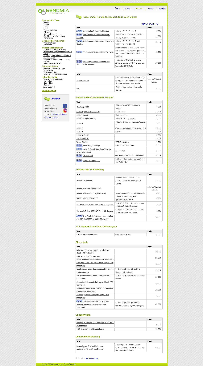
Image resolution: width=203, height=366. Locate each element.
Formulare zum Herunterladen (55, 50)
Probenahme (48, 45)
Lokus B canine (83, 115)
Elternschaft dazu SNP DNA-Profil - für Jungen (95, 205)
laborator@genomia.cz (58, 114)
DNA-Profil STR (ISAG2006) (87, 198)
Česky (117, 8)
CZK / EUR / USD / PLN (150, 24)
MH (78, 88)
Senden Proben (49, 58)
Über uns (47, 85)
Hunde (46, 22)
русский (162, 8)
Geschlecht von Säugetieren (54, 36)
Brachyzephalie (83, 81)
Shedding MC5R (83, 139)
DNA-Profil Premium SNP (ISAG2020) (91, 193)
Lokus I (79, 128)
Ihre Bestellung (49, 90)
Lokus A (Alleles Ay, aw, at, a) (88, 112)
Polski (150, 8)
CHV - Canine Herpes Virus (87, 235)
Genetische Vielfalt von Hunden (55, 74)
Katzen (46, 24)
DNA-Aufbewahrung (84, 180)
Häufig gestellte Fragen (52, 63)
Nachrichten (48, 83)
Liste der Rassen (92, 358)
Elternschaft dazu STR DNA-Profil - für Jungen (95, 211)
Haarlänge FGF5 (83, 107)
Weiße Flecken (82, 142)
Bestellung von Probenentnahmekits (57, 56)
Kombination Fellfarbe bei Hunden (96, 31)
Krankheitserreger (50, 34)
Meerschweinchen (50, 30)
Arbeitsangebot (49, 87)
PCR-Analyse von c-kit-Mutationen (90, 329)
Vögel (46, 28)
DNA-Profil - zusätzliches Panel (89, 188)
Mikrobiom (47, 32)
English (128, 8)
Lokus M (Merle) (83, 135)
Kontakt (56, 99)
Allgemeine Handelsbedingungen (56, 60)
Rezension (48, 81)
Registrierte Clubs (50, 72)
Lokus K (80, 132)
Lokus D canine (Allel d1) (86, 119)
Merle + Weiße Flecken (91, 161)
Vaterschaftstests (50, 43)
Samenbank (48, 38)
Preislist (46, 61)
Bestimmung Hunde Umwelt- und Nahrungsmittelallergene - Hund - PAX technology (93, 304)
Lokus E (80, 124)
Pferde (46, 26)
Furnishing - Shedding (91, 146)
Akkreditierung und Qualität (54, 79)
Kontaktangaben (51, 117)
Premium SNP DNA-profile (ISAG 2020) (98, 52)
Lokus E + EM (88, 156)
